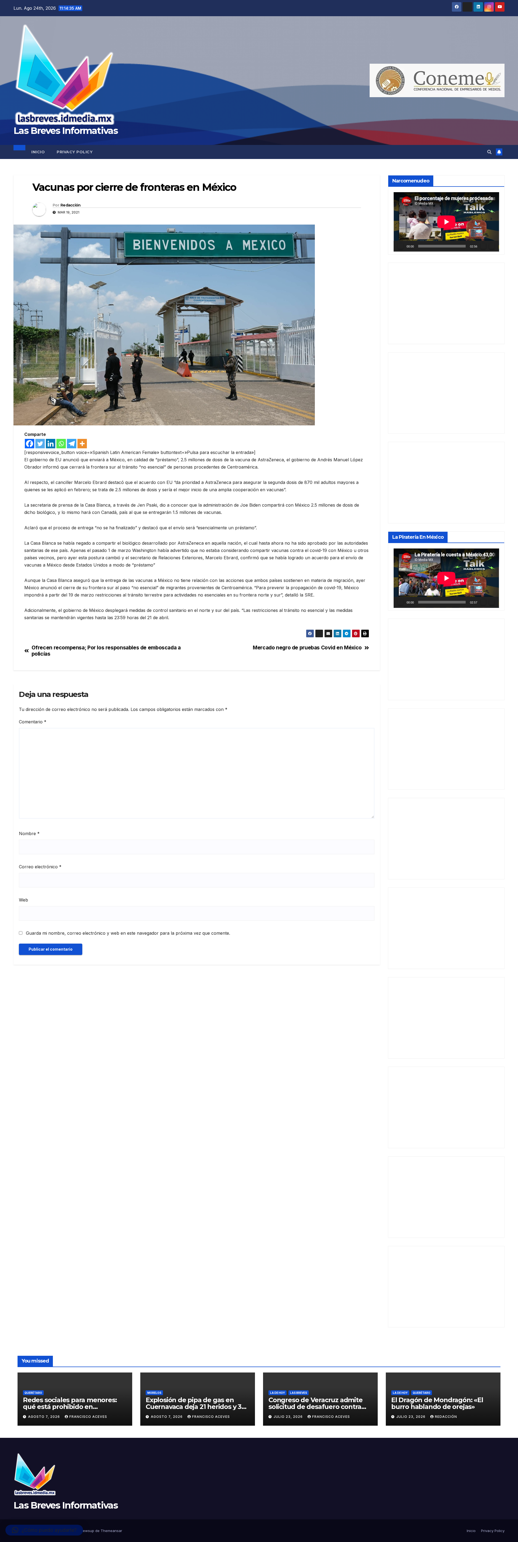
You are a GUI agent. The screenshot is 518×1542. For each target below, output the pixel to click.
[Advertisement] (446, 303)
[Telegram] (71, 443)
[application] (446, 222)
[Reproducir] (400, 246)
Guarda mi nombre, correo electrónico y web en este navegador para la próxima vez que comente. (128, 933)
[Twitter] (40, 443)
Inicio (38, 152)
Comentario (32, 721)
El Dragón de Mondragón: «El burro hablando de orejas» (437, 1403)
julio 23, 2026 (289, 1417)
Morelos (154, 1392)
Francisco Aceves (88, 1417)
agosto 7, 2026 (44, 1417)
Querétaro (33, 1392)
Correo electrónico (40, 866)
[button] (489, 152)
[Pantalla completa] (492, 246)
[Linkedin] (50, 443)
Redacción (70, 205)
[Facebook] (29, 443)
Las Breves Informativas (65, 130)
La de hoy (277, 1392)
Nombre (29, 833)
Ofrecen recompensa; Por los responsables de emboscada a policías (106, 651)
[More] (82, 443)
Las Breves (298, 1392)
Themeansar (111, 1531)
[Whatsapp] (61, 443)
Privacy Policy (75, 152)
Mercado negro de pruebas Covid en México (307, 648)
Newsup (87, 1531)
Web (23, 900)
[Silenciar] (483, 246)
